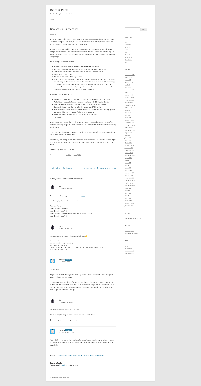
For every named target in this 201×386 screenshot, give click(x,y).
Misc (126, 52)
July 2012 (127, 85)
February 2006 (129, 203)
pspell (83, 196)
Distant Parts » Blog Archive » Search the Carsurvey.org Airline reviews (81, 355)
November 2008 (130, 125)
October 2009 (129, 102)
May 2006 (128, 196)
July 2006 (127, 190)
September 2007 (130, 155)
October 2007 (129, 153)
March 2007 (128, 170)
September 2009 (130, 105)
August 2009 (128, 107)
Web (126, 62)
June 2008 (128, 138)
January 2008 (129, 148)
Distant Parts (59, 10)
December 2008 (129, 123)
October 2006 (129, 183)
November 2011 (130, 90)
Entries (128, 248)
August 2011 (128, 92)
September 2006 (130, 185)
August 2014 (128, 77)
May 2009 (128, 115)
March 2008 (128, 143)
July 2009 (127, 110)
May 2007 (128, 165)
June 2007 (128, 163)
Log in (126, 246)
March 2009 (128, 118)
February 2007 (129, 173)
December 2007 (129, 150)
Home (52, 20)
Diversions (128, 45)
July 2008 (127, 135)
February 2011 (129, 95)
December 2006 (129, 178)
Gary (61, 186)
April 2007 (128, 168)
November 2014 (130, 75)
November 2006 (130, 180)
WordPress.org (129, 253)
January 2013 (129, 82)
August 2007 (128, 158)
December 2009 (129, 100)
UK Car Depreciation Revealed (61, 168)
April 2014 (128, 80)
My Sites (68, 155)
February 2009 (129, 120)
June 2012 (128, 87)
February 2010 (129, 97)
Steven (62, 260)
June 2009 (128, 113)
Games (127, 50)
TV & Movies (128, 60)
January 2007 (129, 175)
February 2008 (129, 145)
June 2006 (128, 193)
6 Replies (53, 34)
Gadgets (127, 47)
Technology (128, 57)
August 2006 (128, 188)
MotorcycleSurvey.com (132, 233)
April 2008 (128, 140)
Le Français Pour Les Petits (133, 218)
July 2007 (127, 160)
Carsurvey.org (129, 231)
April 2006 (128, 198)
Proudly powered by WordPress (59, 377)
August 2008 (128, 133)
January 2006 (129, 206)
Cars (126, 42)
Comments (129, 251)
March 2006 (128, 201)
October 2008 (129, 128)
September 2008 (130, 130)
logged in (62, 365)
